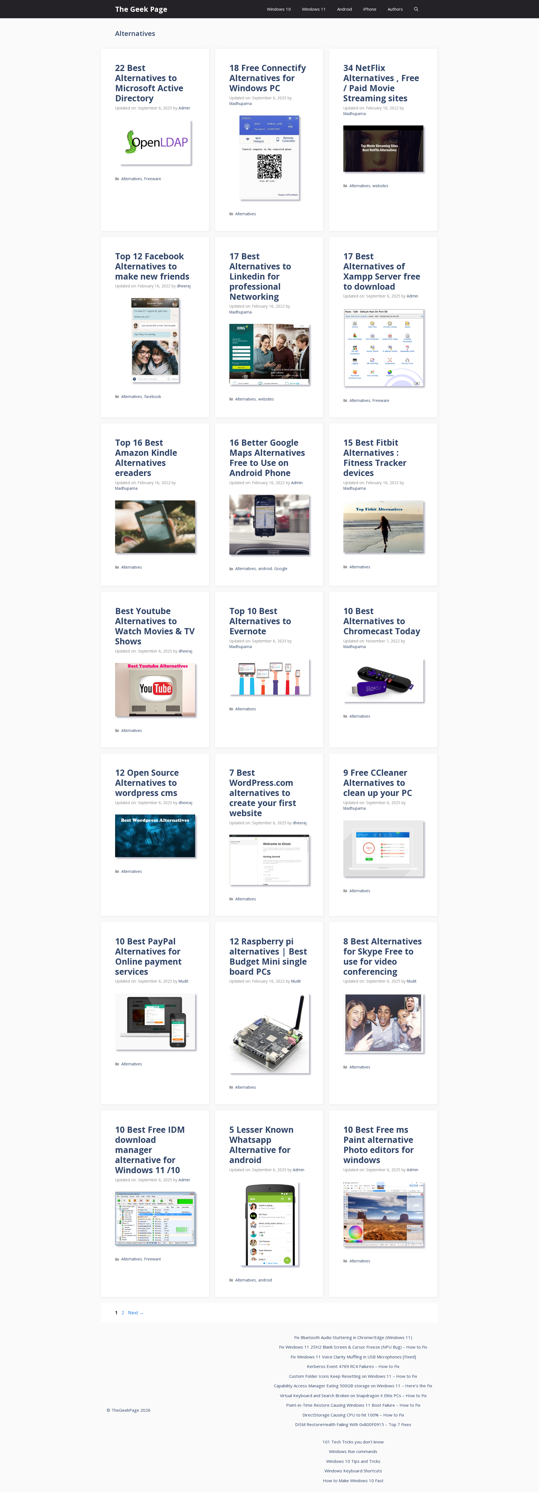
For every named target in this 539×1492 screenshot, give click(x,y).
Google (280, 568)
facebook (152, 396)
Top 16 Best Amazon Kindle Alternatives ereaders (146, 458)
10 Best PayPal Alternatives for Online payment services (148, 956)
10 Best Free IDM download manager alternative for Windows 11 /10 (150, 1150)
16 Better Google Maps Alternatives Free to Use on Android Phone (267, 458)
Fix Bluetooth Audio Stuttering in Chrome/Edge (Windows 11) (353, 1337)
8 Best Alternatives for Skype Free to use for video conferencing (382, 956)
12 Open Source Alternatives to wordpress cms (147, 782)
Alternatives (131, 178)
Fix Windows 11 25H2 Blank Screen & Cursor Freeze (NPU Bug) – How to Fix (353, 1347)
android (265, 568)
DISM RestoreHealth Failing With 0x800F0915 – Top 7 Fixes (353, 1424)
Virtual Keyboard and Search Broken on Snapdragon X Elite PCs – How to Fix (353, 1395)
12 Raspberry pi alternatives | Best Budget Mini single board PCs (268, 956)
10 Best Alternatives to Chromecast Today (381, 621)
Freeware (152, 178)
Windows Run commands (353, 1451)
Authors (395, 9)
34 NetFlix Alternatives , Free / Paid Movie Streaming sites (381, 83)
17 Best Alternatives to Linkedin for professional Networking (260, 276)
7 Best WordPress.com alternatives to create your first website (262, 793)
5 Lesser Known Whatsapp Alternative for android (261, 1145)
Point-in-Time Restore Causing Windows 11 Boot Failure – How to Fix (353, 1405)
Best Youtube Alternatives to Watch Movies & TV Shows (155, 626)
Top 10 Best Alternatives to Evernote (260, 621)
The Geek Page (141, 9)
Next (136, 1313)
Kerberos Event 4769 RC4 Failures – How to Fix (353, 1366)
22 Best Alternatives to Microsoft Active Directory (149, 83)
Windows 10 (279, 9)
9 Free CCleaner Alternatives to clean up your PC (377, 782)
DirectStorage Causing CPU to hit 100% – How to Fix (353, 1415)
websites (380, 185)
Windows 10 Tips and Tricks (353, 1461)
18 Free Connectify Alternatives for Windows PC (267, 78)
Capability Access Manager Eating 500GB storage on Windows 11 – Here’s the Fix (353, 1385)
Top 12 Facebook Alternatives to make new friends (152, 266)
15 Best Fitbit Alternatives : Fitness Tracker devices (374, 458)
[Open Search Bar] (416, 9)
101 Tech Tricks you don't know (353, 1442)
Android (344, 9)
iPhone (369, 9)
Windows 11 (314, 9)
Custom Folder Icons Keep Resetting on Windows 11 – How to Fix (353, 1376)
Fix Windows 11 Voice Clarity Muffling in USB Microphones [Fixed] (353, 1357)
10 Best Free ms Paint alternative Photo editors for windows (378, 1145)
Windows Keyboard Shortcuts (353, 1470)
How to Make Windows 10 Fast (353, 1480)
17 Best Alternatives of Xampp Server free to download (381, 271)
